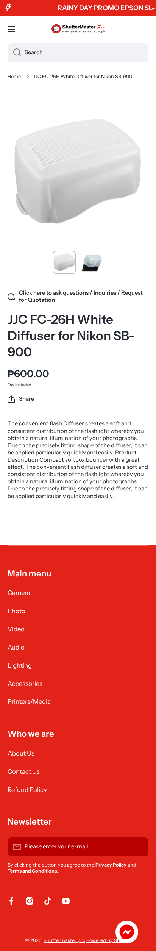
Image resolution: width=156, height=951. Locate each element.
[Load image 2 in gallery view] (91, 262)
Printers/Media (29, 701)
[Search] (14, 52)
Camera (19, 593)
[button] (21, 399)
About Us (21, 753)
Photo (16, 611)
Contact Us (24, 771)
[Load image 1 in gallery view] (64, 262)
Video (16, 629)
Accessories (25, 683)
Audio (16, 647)
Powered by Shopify (108, 940)
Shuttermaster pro (64, 940)
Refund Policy (27, 789)
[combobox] (78, 52)
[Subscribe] (138, 846)
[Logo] (78, 29)
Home (14, 76)
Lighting (20, 665)
